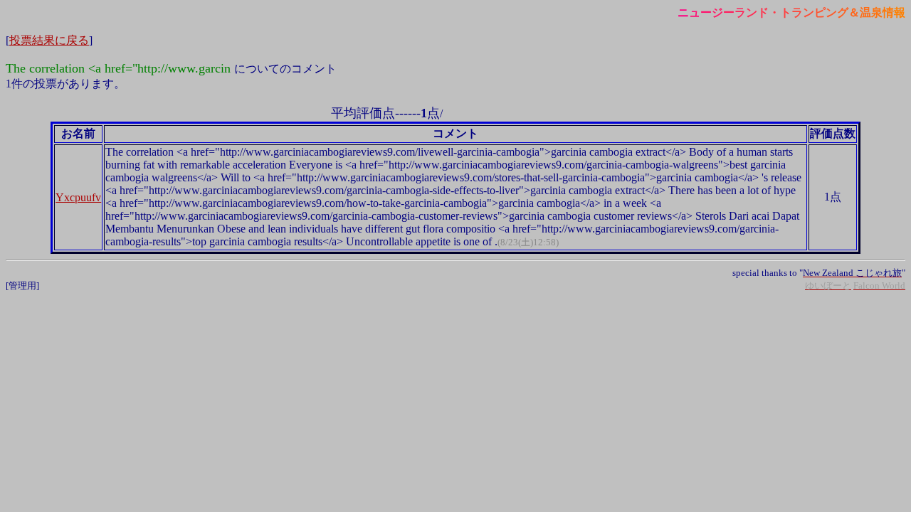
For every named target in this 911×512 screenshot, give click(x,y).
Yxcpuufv (78, 197)
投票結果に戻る (49, 40)
